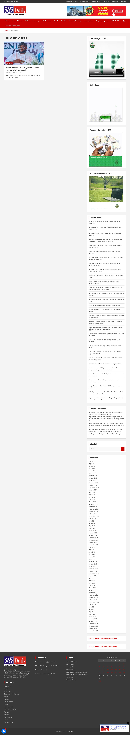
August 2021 (93, 604)
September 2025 (94, 487)
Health (63, 21)
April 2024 (92, 528)
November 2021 (93, 597)
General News (68, 1)
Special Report (8, 717)
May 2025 (92, 497)
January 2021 (93, 621)
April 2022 (92, 585)
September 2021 (94, 602)
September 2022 (94, 573)
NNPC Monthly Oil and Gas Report (76, 675)
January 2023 (93, 564)
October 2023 (93, 542)
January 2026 (93, 478)
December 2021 (93, 595)
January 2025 (93, 507)
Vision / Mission (96, 1)
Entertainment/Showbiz (11, 694)
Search (122, 449)
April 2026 (92, 471)
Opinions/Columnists (13, 26)
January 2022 (93, 593)
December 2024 (93, 509)
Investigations (88, 21)
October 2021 (93, 600)
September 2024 (94, 516)
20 (111, 673)
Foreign (6, 699)
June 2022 (92, 581)
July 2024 (92, 521)
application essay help (95, 412)
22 (120, 673)
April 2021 (92, 614)
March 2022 (92, 588)
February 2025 (93, 504)
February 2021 (93, 619)
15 (120, 670)
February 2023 (93, 561)
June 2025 (92, 495)
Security (6, 715)
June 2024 (92, 523)
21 (116, 673)
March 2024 (92, 530)
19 (107, 673)
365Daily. (19, 73)
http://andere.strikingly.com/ (97, 417)
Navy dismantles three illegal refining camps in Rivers (105, 364)
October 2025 (93, 485)
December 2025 (93, 480)
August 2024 (93, 519)
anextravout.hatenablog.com (97, 423)
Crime (6, 689)
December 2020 (93, 624)
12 (107, 670)
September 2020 (94, 631)
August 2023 (93, 547)
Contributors (114, 1)
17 (99, 673)
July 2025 (92, 492)
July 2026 (92, 464)
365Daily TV (115, 21)
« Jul (99, 681)
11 (103, 670)
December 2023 (93, 538)
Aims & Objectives (85, 1)
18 (103, 673)
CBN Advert (70, 664)
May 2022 (92, 583)
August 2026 (93, 461)
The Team (106, 1)
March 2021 (92, 616)
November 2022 (93, 569)
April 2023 (92, 557)
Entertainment (46, 21)
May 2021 (92, 612)
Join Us (45, 670)
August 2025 (93, 490)
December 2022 (93, 566)
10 (99, 670)
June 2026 (92, 466)
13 (111, 670)
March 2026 (92, 473)
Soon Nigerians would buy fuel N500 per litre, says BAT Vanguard (22, 69)
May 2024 (92, 526)
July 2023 (92, 550)
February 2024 (93, 533)
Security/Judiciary (75, 21)
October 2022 (93, 571)
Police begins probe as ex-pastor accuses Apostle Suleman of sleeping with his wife (106, 419)
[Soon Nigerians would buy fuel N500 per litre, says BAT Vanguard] (24, 53)
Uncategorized (8, 722)
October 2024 (93, 514)
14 (116, 670)
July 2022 (92, 578)
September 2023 (94, 545)
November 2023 (93, 540)
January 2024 (93, 535)
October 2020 (93, 628)
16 (124, 670)
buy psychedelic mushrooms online (100, 429)
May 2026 (92, 468)
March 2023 (92, 559)
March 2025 (92, 502)
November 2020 (93, 626)
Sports (56, 21)
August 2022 (93, 576)
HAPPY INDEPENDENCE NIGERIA (76, 672)
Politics (27, 21)
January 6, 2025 (10, 73)
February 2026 (93, 476)
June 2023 (92, 552)
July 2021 (92, 607)
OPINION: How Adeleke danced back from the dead (104, 306)
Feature (6, 696)
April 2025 (92, 499)
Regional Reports (102, 21)
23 (124, 673)
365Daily (70, 731)
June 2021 (92, 609)
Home (76, 1)
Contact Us (123, 1)
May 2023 (92, 554)
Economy (36, 21)
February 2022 (93, 590)
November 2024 (93, 511)
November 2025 (93, 483)
